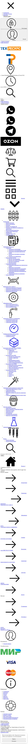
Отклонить (14, 741)
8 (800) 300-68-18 (4, 42)
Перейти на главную (5, 629)
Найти (2, 100)
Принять (14, 739)
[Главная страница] (11, 466)
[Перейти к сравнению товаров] (11, 156)
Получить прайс (7, 16)
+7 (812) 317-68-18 (5, 41)
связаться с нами (4, 728)
